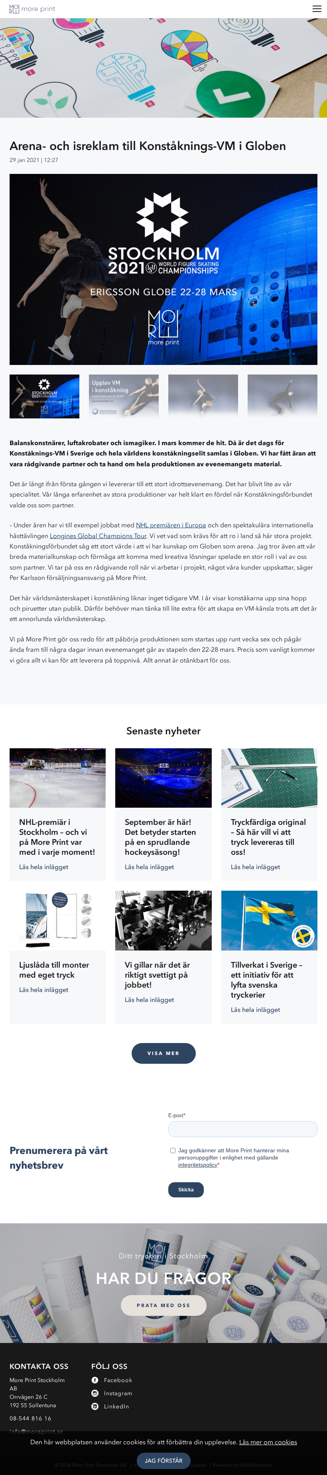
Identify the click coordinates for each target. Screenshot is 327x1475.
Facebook (118, 1380)
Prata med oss (164, 1305)
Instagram (118, 1393)
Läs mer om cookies (268, 1442)
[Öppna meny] (317, 9)
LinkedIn (116, 1406)
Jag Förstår (164, 1460)
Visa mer (164, 1053)
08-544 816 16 (30, 1418)
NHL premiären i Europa (171, 525)
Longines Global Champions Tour (98, 536)
